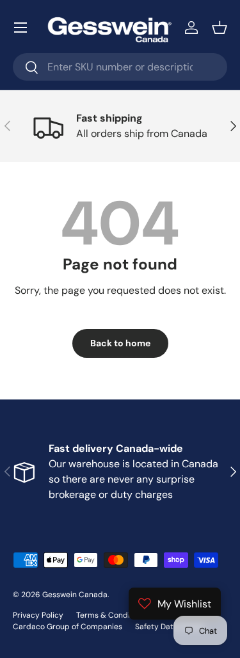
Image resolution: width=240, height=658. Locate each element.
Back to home (120, 343)
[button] (219, 27)
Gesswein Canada (75, 595)
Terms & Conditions (112, 615)
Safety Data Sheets (170, 627)
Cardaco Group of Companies (67, 627)
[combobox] (120, 67)
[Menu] (20, 27)
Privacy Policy (38, 615)
